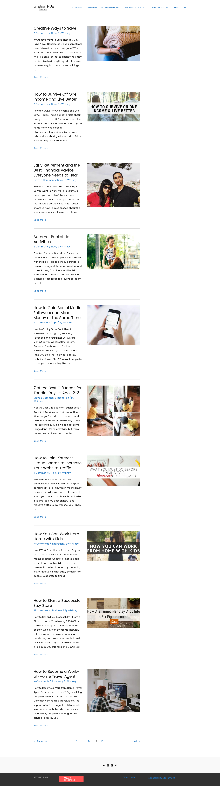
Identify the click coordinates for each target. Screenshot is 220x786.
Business (57, 610)
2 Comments (41, 33)
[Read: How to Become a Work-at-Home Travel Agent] (113, 690)
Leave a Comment (44, 180)
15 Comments (41, 543)
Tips (53, 33)
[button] (146, 8)
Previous (40, 741)
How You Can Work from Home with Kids (56, 536)
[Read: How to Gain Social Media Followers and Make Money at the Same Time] (113, 324)
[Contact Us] (116, 765)
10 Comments (41, 681)
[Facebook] (112, 765)
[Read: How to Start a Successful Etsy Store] (113, 612)
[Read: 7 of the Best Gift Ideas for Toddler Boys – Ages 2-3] (113, 410)
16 (102, 741)
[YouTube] (104, 765)
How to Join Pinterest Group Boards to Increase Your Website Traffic (58, 463)
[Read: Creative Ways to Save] (113, 43)
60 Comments (42, 322)
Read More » (40, 77)
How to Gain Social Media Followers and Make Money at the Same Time (58, 312)
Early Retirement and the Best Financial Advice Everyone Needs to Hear (57, 170)
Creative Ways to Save (55, 28)
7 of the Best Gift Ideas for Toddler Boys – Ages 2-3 (58, 390)
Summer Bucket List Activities (52, 239)
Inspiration (63, 397)
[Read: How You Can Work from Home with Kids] (113, 546)
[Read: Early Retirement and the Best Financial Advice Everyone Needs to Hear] (113, 184)
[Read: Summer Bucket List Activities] (113, 251)
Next (136, 741)
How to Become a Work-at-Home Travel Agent (56, 674)
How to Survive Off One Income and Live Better (55, 97)
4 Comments (41, 472)
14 (89, 741)
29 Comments (42, 610)
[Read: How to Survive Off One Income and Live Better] (113, 106)
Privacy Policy (129, 777)
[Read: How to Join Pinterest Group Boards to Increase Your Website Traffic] (113, 470)
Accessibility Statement (161, 777)
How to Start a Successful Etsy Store (57, 603)
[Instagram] (108, 765)
